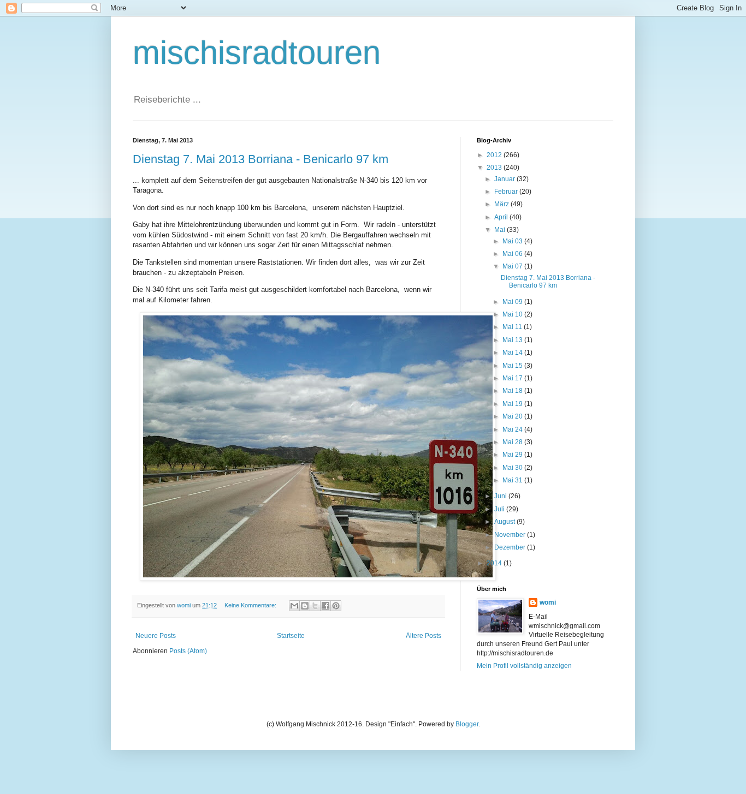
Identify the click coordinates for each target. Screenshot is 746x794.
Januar (505, 179)
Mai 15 (513, 365)
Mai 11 (513, 327)
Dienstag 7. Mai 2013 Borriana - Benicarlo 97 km (260, 159)
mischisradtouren (257, 52)
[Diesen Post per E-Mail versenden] (294, 605)
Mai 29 (513, 454)
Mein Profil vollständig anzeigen (524, 666)
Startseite (291, 636)
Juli (500, 509)
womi (548, 602)
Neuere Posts (155, 636)
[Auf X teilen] (315, 605)
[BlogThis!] (304, 605)
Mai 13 (513, 340)
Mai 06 (513, 254)
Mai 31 (513, 480)
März (502, 204)
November (510, 535)
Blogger (466, 724)
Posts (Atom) (188, 651)
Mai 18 (513, 391)
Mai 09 (513, 302)
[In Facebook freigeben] (325, 605)
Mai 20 (513, 416)
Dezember (510, 547)
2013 (495, 167)
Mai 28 (513, 442)
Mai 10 (513, 314)
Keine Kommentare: (251, 605)
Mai (500, 230)
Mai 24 (513, 429)
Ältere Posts (423, 636)
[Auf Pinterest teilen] (335, 605)
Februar (506, 191)
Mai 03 (513, 241)
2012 (495, 155)
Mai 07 (513, 266)
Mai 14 (513, 352)
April (502, 217)
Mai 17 (513, 378)
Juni (501, 496)
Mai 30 (513, 467)
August (505, 522)
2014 (495, 563)
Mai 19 (513, 404)
